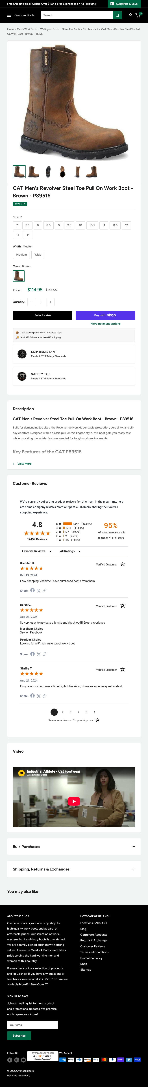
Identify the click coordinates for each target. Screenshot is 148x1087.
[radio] (74, 523)
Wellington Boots (50, 29)
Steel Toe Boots (71, 29)
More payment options (105, 323)
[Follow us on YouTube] (23, 1060)
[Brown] (19, 276)
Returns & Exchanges (94, 940)
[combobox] (77, 15)
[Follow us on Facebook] (9, 1060)
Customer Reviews (92, 946)
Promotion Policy (91, 958)
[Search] (117, 15)
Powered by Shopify (18, 1075)
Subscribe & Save (127, 3)
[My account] (130, 15)
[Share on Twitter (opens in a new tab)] (38, 590)
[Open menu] (9, 15)
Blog (83, 929)
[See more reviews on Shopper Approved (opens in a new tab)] (45, 590)
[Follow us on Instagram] (16, 1060)
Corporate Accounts (93, 934)
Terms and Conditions (94, 952)
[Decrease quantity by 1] (31, 302)
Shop (83, 964)
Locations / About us (93, 923)
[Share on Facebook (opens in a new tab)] (32, 590)
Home (10, 29)
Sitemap (85, 969)
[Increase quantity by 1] (50, 302)
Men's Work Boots (27, 29)
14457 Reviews (40, 539)
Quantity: (19, 302)
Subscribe (19, 1035)
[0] (138, 15)
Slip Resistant (90, 29)
